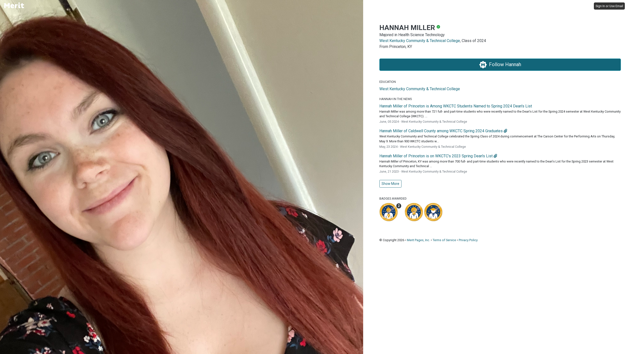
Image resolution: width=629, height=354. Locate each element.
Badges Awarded (393, 198)
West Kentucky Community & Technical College (419, 40)
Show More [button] (390, 184)
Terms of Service (444, 240)
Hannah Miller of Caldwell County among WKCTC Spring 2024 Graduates (441, 131)
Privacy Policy (468, 240)
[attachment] (505, 131)
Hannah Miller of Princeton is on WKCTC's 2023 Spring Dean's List (436, 156)
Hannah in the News (395, 99)
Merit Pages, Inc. (418, 240)
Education (387, 82)
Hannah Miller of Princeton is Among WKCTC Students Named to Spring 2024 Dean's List (455, 106)
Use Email (616, 6)
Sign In (600, 6)
